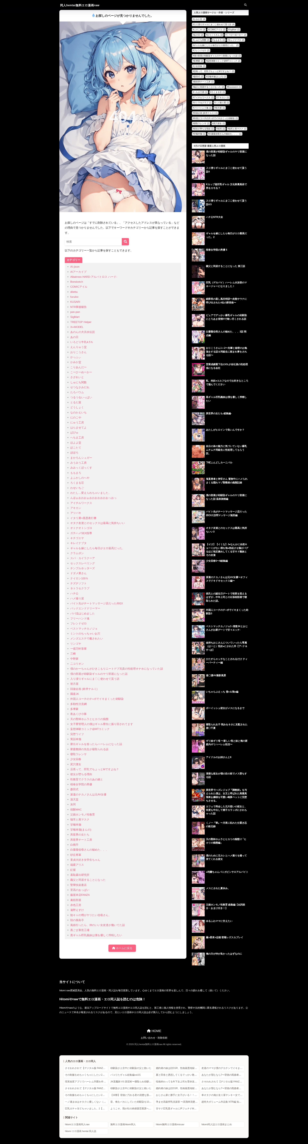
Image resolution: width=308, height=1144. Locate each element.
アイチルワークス (81, 503)
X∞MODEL (76, 327)
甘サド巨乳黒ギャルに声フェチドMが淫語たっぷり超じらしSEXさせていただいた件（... (177, 1108)
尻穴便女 (75, 764)
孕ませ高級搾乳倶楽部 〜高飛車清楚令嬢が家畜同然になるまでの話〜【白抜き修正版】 (177, 1102)
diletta (73, 291)
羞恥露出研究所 (79, 874)
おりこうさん (78, 352)
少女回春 (75, 759)
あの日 (74, 337)
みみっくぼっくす (81, 467)
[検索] (125, 241)
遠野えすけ (77, 910)
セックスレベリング (82, 563)
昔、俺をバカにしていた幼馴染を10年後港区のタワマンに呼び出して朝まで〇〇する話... (132, 1102)
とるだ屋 (75, 402)
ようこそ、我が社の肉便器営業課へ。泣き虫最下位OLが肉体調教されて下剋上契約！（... (132, 1108)
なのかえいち (78, 412)
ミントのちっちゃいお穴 (85, 633)
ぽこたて (75, 447)
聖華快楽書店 (78, 885)
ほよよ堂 (75, 442)
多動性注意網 (78, 704)
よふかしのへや (79, 477)
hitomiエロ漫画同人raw (77, 1124)
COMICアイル (78, 286)
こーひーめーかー (81, 372)
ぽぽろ (74, 452)
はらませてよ (78, 427)
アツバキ (75, 512)
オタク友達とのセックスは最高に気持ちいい (97, 523)
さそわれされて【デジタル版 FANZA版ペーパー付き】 (86, 1068)
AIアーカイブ (78, 271)
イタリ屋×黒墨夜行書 (83, 518)
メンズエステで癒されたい (86, 638)
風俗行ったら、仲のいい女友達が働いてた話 (97, 925)
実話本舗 (75, 739)
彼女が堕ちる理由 (81, 774)
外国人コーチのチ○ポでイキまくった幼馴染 (97, 698)
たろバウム (77, 392)
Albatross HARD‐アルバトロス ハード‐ (93, 276)
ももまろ (75, 472)
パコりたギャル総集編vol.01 (125, 1075)
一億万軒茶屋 (78, 648)
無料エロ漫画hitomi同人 (123, 1124)
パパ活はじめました (82, 613)
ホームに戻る (123, 948)
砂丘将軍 (75, 854)
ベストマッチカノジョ (84, 628)
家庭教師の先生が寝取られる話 (89, 749)
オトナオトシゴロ (81, 528)
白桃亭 (74, 844)
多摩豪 (74, 709)
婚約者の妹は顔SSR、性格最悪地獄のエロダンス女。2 (177, 1068)
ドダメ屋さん (78, 573)
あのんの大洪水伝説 (82, 332)
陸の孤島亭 (77, 920)
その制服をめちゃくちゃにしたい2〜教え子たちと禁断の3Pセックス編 (86, 1075)
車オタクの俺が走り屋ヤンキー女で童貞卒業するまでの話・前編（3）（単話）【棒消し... (223, 1095)
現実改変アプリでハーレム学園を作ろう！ (86, 1081)
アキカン (75, 508)
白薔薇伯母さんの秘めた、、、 (89, 849)
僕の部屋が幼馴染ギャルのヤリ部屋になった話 (99, 673)
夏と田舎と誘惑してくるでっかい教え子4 (177, 1075)
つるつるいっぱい (81, 397)
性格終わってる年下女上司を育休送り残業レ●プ (177, 1081)
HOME (156, 1031)
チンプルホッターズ (82, 568)
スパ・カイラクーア (82, 558)
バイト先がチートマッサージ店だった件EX (96, 603)
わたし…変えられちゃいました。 (90, 492)
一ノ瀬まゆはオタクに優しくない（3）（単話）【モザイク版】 (86, 1102)
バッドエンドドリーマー (85, 608)
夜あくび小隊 (78, 714)
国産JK (74, 693)
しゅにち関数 (78, 382)
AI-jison (74, 266)
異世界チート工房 (81, 839)
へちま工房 (77, 437)
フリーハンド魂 (79, 618)
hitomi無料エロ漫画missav (170, 1124)
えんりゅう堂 (78, 347)
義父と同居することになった (88, 879)
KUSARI (75, 301)
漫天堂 (74, 799)
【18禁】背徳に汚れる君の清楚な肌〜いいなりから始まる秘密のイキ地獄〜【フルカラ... (132, 1095)
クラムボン (77, 553)
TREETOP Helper (80, 322)
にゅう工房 (77, 422)
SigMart (75, 316)
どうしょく (77, 407)
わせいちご (77, 487)
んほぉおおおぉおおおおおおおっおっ (93, 497)
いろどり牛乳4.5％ (81, 342)
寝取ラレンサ (78, 754)
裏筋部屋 (75, 900)
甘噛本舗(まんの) (80, 829)
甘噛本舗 (75, 824)
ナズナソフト (78, 583)
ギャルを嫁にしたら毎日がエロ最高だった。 (97, 548)
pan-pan (75, 311)
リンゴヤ (75, 643)
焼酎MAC (76, 809)
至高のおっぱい (79, 889)
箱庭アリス (77, 864)
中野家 (74, 658)
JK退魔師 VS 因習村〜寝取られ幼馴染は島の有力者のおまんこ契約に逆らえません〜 (132, 1081)
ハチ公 (74, 593)
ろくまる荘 (77, 482)
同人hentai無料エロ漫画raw (79, 5)
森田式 (74, 789)
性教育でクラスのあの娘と (86, 779)
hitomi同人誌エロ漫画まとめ (216, 1124)
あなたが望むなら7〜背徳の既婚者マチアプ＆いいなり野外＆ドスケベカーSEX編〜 (223, 1075)
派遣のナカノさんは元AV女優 (88, 794)
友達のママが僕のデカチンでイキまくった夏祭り (223, 1068)
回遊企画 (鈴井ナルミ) (84, 688)
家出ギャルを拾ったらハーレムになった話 (96, 744)
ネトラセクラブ (79, 588)
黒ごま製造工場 (79, 930)
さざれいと (77, 377)
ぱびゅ (74, 432)
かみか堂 (75, 362)
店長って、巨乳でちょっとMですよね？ (94, 769)
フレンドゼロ (78, 623)
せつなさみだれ (79, 387)
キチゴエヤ (77, 538)
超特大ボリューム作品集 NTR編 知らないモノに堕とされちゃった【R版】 (223, 1102)
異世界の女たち (79, 834)
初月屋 (74, 683)
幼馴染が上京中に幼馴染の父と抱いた (130, 1068)
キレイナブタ (78, 543)
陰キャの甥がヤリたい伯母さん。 (90, 915)
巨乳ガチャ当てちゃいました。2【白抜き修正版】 (86, 1108)
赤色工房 (75, 905)
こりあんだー (78, 367)
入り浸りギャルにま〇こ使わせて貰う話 (94, 678)
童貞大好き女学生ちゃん (85, 859)
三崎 (73, 653)
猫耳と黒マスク (79, 819)
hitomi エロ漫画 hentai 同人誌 (80, 1131)
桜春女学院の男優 (81, 784)
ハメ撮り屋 (77, 598)
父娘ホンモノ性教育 (82, 814)
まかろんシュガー (81, 457)
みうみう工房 (78, 462)
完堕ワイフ (77, 734)
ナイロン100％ (79, 578)
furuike (74, 296)
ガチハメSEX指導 (81, 533)
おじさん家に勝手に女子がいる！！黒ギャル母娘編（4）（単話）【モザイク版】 (177, 1095)
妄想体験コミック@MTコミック (90, 729)
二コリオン (77, 663)
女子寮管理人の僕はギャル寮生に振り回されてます (101, 724)
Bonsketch (76, 281)
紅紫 (73, 869)
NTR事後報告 (78, 306)
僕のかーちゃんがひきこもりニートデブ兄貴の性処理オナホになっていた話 (116, 668)
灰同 (73, 804)
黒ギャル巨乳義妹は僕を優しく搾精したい (96, 935)
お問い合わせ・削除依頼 (154, 1038)
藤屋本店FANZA (80, 894)
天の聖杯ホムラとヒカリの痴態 (89, 719)
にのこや (75, 417)
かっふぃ (75, 357)
